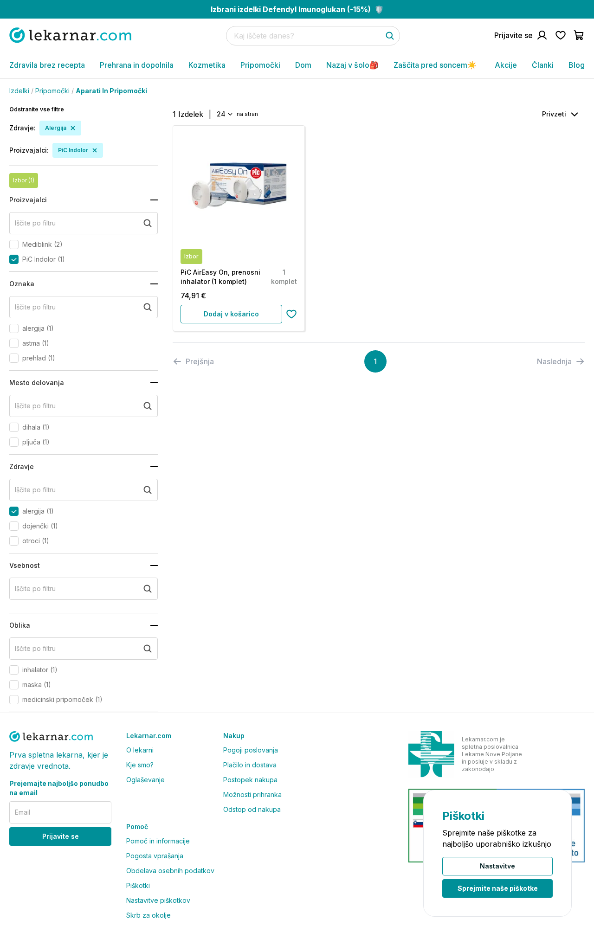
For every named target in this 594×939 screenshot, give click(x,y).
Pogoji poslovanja (250, 750)
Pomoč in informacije (158, 841)
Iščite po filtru (35, 223)
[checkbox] (14, 244)
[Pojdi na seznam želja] (560, 35)
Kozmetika (207, 65)
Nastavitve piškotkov (158, 900)
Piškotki (138, 885)
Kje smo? (140, 765)
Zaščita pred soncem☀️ (435, 65)
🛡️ (297, 9)
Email (22, 812)
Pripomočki (260, 65)
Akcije (506, 65)
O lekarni (140, 750)
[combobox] (224, 114)
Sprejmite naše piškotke (498, 888)
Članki (543, 65)
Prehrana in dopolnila (137, 65)
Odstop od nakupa (252, 809)
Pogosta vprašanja (154, 856)
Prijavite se (60, 836)
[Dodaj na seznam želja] (291, 314)
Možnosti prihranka (252, 794)
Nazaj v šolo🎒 (352, 65)
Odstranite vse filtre (36, 109)
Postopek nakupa (250, 780)
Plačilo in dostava (250, 765)
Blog (576, 65)
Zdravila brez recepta (47, 65)
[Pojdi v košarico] (579, 35)
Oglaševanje (145, 780)
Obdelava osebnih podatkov (170, 871)
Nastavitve (497, 866)
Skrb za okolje (148, 915)
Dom (303, 65)
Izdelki (19, 91)
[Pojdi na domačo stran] (70, 35)
